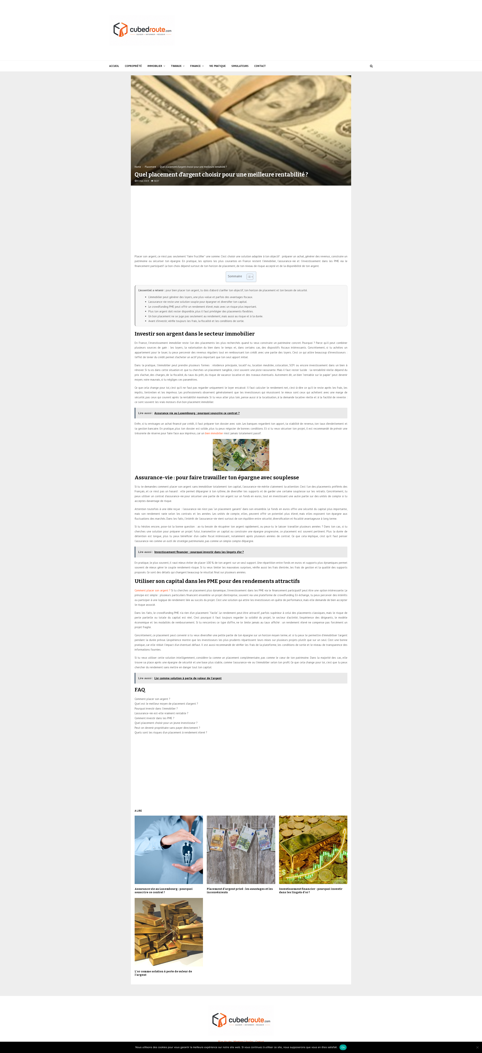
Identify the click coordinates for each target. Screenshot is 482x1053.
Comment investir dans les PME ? (154, 718)
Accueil (114, 66)
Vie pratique (217, 66)
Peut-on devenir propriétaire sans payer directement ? (167, 728)
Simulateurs (240, 66)
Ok (343, 1047)
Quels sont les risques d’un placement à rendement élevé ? (171, 732)
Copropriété (133, 66)
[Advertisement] (304, 30)
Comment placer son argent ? (152, 590)
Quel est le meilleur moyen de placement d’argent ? (166, 703)
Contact (260, 66)
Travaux (176, 66)
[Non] (477, 1047)
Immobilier (154, 66)
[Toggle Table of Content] (248, 277)
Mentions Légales (243, 1041)
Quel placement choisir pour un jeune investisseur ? (166, 723)
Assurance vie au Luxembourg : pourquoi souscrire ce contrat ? (164, 890)
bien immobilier (214, 433)
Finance (195, 66)
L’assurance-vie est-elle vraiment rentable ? (161, 713)
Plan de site (225, 1041)
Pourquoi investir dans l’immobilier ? (156, 708)
